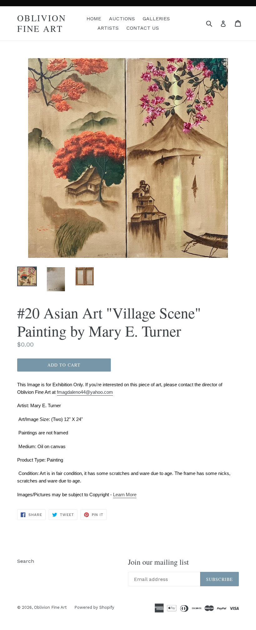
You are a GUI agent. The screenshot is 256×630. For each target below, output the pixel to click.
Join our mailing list (158, 562)
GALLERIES (156, 19)
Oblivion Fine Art (41, 23)
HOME (93, 19)
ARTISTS (108, 28)
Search (25, 561)
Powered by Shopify (94, 607)
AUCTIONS (122, 19)
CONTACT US (142, 28)
